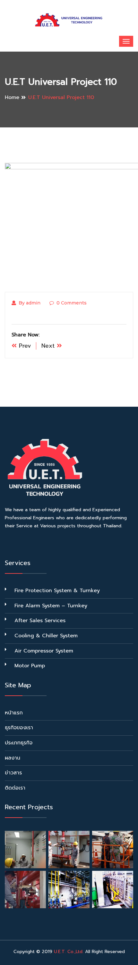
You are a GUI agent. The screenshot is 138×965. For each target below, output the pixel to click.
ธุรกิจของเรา (19, 727)
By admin (29, 303)
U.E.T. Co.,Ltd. (68, 951)
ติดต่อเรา (15, 788)
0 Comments (71, 303)
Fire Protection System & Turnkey (57, 590)
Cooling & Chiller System (46, 636)
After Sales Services (39, 620)
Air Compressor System (43, 651)
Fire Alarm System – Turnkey (50, 606)
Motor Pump (29, 666)
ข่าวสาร (13, 773)
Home (12, 97)
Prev (24, 345)
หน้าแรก (14, 713)
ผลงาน (12, 758)
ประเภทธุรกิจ (18, 743)
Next (49, 345)
